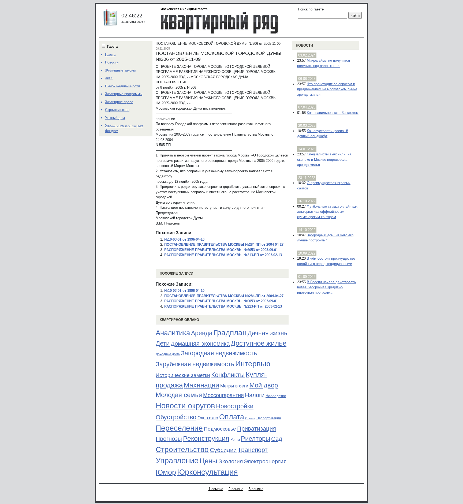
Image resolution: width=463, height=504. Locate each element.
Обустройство (176, 417)
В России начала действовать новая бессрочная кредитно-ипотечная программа (326, 287)
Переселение (179, 428)
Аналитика (173, 333)
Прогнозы (169, 439)
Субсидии (223, 450)
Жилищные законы (120, 70)
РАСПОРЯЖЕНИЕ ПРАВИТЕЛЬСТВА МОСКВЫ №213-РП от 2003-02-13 (223, 255)
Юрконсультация (207, 472)
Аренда (201, 333)
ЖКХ (109, 78)
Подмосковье (220, 429)
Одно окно (207, 418)
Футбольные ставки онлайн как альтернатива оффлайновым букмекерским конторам (327, 211)
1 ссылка (215, 489)
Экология (230, 461)
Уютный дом (115, 118)
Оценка (250, 418)
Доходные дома (168, 354)
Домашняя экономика (200, 343)
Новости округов (185, 405)
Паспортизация (268, 418)
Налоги (254, 395)
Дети (163, 343)
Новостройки (234, 406)
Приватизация (256, 428)
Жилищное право (119, 102)
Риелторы (255, 438)
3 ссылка (256, 489)
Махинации (201, 385)
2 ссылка (236, 489)
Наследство (276, 396)
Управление (177, 460)
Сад (276, 438)
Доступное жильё (258, 343)
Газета (110, 55)
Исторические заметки (183, 375)
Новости (304, 45)
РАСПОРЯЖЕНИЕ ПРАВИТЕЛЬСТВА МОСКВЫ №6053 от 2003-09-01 (221, 250)
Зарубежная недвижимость (195, 364)
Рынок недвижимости (122, 86)
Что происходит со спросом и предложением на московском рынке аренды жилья (327, 89)
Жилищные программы (123, 94)
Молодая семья (179, 394)
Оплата (231, 417)
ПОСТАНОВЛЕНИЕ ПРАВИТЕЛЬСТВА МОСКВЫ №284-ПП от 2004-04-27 (223, 244)
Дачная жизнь (267, 333)
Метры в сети (234, 386)
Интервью (252, 363)
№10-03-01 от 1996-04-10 (184, 239)
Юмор (166, 472)
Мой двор (263, 385)
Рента (235, 440)
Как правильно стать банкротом (333, 113)
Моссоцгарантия (223, 395)
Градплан (230, 332)
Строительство (182, 449)
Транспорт (253, 449)
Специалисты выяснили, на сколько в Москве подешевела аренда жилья (324, 159)
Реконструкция (206, 438)
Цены (208, 461)
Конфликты (228, 374)
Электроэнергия (265, 461)
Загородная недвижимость (219, 353)
